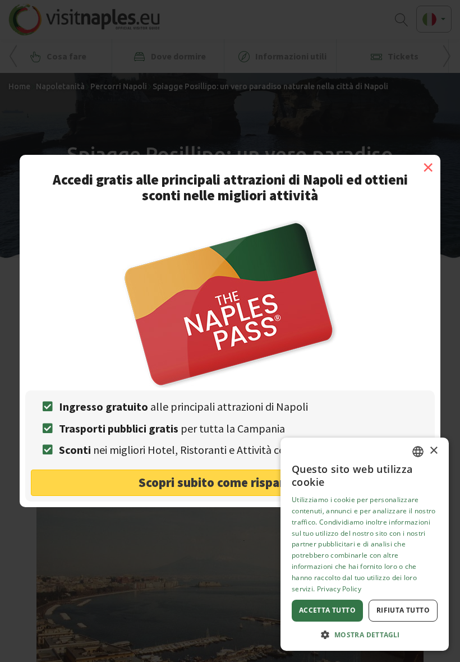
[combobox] (418, 451)
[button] (365, 634)
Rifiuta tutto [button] (403, 610)
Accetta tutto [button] (327, 610)
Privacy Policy (339, 589)
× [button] (433, 451)
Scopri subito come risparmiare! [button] (230, 482)
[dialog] (364, 544)
